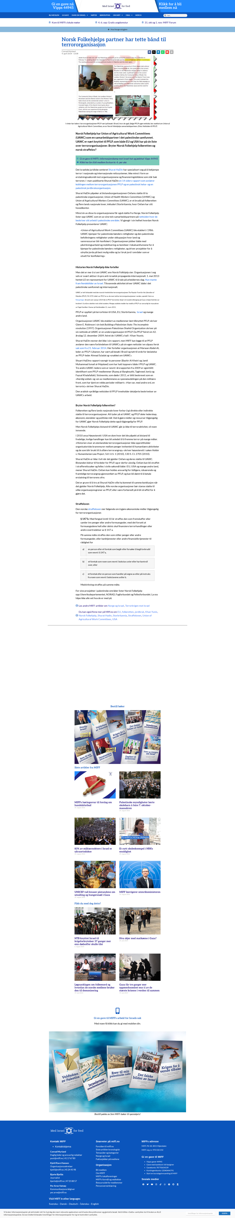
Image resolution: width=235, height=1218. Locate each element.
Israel (140, 311)
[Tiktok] (160, 1184)
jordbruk (139, 611)
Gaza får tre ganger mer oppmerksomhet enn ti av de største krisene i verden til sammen (139, 987)
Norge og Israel (116, 605)
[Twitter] (148, 1184)
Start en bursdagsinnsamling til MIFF (162, 1173)
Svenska (53, 1203)
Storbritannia (120, 615)
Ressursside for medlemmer (109, 1182)
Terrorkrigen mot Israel (137, 605)
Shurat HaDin (115, 169)
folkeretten (128, 611)
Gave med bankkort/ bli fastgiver (160, 1164)
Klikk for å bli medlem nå (170, 6)
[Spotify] (169, 1184)
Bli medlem (54, 15)
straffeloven (94, 508)
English (95, 1203)
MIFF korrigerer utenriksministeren (139, 892)
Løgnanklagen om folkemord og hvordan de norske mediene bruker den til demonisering (95, 987)
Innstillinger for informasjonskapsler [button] (200, 1213)
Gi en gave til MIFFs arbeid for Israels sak (117, 1018)
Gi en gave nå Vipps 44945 (63, 6)
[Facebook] (143, 1184)
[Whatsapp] (165, 1184)
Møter (94, 15)
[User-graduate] (178, 1184)
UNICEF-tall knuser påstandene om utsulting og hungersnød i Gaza (95, 893)
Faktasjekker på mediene (107, 1159)
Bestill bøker (118, 706)
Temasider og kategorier (107, 1152)
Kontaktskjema (63, 1146)
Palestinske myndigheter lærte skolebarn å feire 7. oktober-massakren (136, 805)
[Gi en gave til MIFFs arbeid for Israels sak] (117, 1011)
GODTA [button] (224, 1213)
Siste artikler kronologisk (108, 1149)
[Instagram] (156, 1184)
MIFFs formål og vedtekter (108, 1179)
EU (119, 611)
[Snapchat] (173, 1184)
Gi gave (65, 15)
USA (114, 619)
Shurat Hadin (105, 615)
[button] (154, 52)
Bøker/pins (105, 15)
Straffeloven (134, 615)
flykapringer (80, 300)
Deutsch (73, 1203)
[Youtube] (152, 1184)
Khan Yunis (151, 611)
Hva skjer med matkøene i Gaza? (138, 938)
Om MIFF (100, 1173)
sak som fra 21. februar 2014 (91, 347)
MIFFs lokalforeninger (106, 1176)
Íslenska (84, 1203)
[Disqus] (117, 660)
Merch (138, 15)
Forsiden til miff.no (105, 1146)
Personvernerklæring (106, 1185)
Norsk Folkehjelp (87, 615)
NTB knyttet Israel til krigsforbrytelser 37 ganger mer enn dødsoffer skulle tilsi (93, 941)
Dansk (63, 1203)
